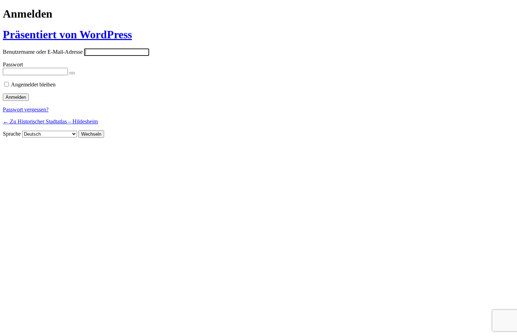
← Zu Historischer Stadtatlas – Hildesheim (50, 121)
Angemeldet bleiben (33, 85)
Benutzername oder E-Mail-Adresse (43, 52)
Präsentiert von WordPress (67, 34)
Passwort (13, 64)
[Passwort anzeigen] (72, 73)
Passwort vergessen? (26, 109)
